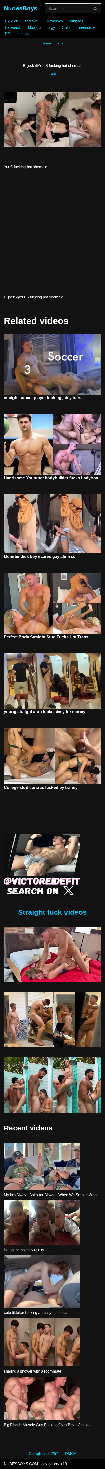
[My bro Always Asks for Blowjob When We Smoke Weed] (42, 1167)
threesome (86, 27)
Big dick (11, 21)
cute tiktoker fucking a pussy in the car (36, 1312)
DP (7, 34)
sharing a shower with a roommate (32, 1371)
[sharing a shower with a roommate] (42, 1343)
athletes (76, 21)
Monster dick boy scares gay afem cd (40, 556)
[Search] (95, 8)
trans (59, 43)
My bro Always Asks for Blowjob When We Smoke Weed (51, 1195)
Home (46, 43)
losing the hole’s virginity (24, 1250)
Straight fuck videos (52, 912)
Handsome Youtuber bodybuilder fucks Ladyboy (51, 478)
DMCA (70, 1453)
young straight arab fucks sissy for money (44, 712)
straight (23, 34)
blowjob (34, 27)
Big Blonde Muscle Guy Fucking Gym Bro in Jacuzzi (47, 1425)
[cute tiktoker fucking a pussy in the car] (42, 1282)
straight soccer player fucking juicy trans (43, 398)
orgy (51, 27)
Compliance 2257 (43, 1453)
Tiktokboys (54, 21)
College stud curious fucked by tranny (41, 787)
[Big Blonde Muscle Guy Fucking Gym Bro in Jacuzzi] (42, 1399)
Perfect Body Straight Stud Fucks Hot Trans (46, 637)
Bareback (13, 27)
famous (31, 21)
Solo (66, 27)
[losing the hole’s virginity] (42, 1223)
